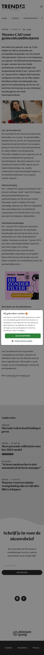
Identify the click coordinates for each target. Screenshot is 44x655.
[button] (22, 341)
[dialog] (22, 327)
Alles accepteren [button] (22, 336)
